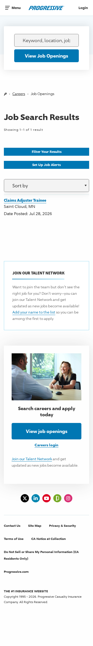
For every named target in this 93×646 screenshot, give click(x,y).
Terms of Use (14, 539)
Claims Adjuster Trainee (25, 200)
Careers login (46, 445)
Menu (15, 8)
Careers (18, 93)
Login (83, 8)
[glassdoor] (57, 498)
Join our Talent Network (32, 459)
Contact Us (12, 526)
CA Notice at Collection (48, 539)
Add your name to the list (33, 312)
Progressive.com (16, 572)
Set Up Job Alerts (46, 165)
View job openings (46, 431)
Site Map (34, 526)
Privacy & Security (62, 526)
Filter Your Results (46, 152)
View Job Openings (46, 56)
